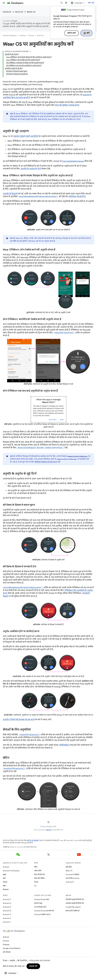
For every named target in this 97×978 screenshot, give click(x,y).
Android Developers (10, 35)
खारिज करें (71, 33)
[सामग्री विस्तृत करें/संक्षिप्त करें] (30, 51)
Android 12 (7, 918)
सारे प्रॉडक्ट (7, 952)
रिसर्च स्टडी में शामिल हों (72, 911)
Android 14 (7, 911)
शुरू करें (87, 33)
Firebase (6, 945)
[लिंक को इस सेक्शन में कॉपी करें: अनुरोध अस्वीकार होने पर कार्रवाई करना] (41, 631)
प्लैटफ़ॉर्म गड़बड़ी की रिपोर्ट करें (75, 899)
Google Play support (73, 907)
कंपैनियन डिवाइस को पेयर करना (46, 462)
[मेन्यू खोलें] (3, 3)
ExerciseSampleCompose (73, 161)
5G (35, 886)
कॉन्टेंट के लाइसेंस (32, 840)
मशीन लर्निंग (37, 871)
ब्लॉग (4, 886)
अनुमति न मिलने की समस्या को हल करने (19, 719)
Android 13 (7, 914)
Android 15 (7, 907)
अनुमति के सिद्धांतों (10, 194)
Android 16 (7, 903)
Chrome (6, 941)
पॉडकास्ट (6, 889)
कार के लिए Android (72, 878)
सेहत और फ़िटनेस (39, 874)
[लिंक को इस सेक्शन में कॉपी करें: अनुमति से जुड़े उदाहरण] (31, 131)
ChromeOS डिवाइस (72, 874)
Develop (7, 12)
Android (6, 867)
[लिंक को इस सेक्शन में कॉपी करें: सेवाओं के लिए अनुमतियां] (33, 729)
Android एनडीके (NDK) (42, 914)
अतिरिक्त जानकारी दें (77, 196)
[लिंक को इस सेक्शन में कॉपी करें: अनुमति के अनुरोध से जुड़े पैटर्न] (38, 473)
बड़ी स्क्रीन (69, 867)
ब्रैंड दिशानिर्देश (22, 961)
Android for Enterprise (11, 871)
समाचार (5, 882)
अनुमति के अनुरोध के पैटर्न (31, 169)
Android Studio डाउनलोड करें (44, 911)
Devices (19, 12)
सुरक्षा (4, 874)
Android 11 (7, 922)
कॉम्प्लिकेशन (64, 745)
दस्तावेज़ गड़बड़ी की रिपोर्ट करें (75, 903)
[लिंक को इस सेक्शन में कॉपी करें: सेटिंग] (11, 758)
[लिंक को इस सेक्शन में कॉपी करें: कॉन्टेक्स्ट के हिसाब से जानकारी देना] (38, 566)
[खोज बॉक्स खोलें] (61, 2)
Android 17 (7, 899)
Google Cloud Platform (11, 948)
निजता (36, 882)
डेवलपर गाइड (38, 903)
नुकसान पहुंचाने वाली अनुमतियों (25, 136)
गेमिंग (35, 867)
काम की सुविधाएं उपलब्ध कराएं (67, 105)
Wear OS (31, 12)
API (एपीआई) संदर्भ (40, 907)
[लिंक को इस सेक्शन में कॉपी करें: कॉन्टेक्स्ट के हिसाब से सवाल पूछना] (37, 505)
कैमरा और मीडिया (39, 878)
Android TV (70, 882)
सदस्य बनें (33, 966)
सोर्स (4, 878)
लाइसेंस (12, 961)
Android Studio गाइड (41, 899)
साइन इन (48, 830)
